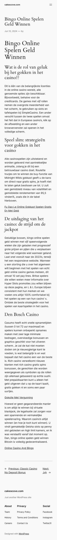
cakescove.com (12, 4)
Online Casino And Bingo (19, 448)
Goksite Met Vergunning (19, 397)
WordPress (24, 533)
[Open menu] (50, 4)
